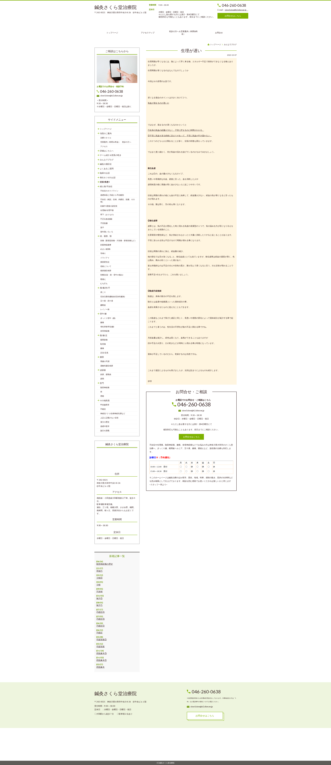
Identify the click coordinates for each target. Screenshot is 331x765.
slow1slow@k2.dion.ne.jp (236, 10)
